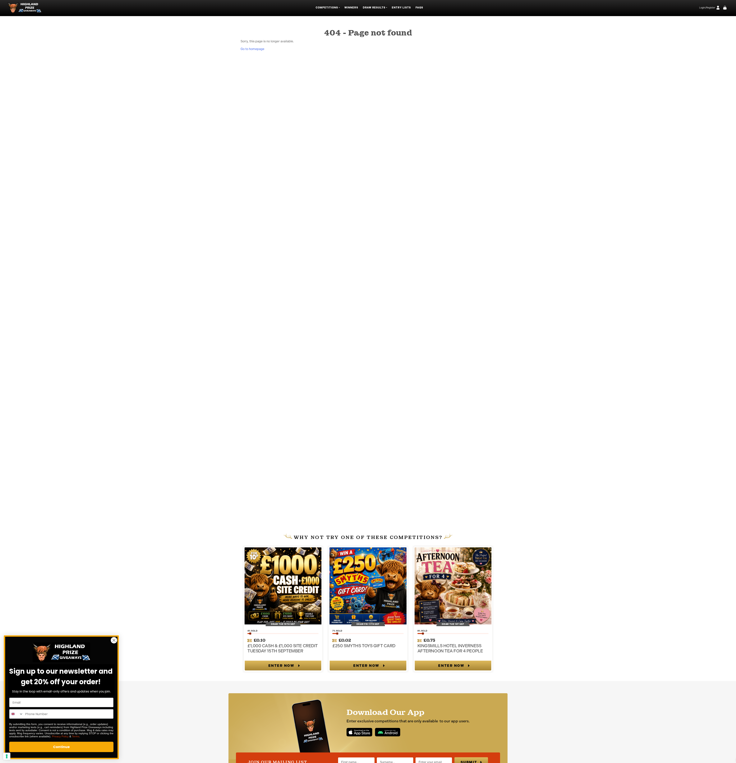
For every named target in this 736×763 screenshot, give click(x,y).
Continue (61, 746)
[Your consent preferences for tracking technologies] (6, 756)
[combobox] (16, 714)
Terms (75, 736)
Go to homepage (252, 49)
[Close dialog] (114, 640)
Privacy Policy (60, 736)
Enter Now (281, 666)
